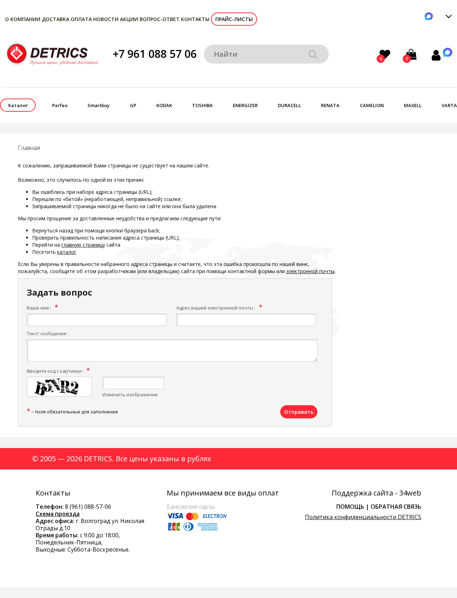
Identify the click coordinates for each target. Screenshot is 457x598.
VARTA (449, 105)
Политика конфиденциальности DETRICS (363, 517)
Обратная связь (396, 507)
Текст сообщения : (47, 333)
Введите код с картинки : (55, 371)
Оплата (81, 19)
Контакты (195, 19)
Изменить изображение (130, 394)
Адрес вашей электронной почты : (215, 308)
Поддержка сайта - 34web (376, 493)
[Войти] (436, 55)
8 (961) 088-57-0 (86, 507)
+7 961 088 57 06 (155, 53)
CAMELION (372, 105)
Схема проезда (58, 514)
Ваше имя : (39, 308)
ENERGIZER (245, 105)
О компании (22, 19)
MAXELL (413, 105)
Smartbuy (98, 105)
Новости (106, 19)
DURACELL (289, 105)
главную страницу (83, 244)
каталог (66, 251)
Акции (129, 19)
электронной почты (310, 271)
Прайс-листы (234, 19)
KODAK (164, 105)
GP (133, 105)
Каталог (18, 105)
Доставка (55, 19)
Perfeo (59, 105)
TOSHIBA (202, 105)
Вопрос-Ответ (160, 19)
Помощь (350, 507)
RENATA (330, 105)
